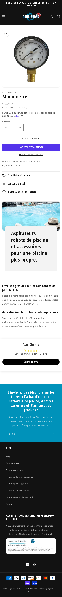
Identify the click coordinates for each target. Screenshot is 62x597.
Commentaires (13, 463)
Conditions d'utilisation (17, 490)
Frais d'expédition (8, 108)
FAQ (8, 456)
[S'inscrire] (52, 433)
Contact (10, 504)
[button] (3, 16)
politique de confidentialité (19, 497)
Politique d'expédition (17, 483)
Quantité (6, 121)
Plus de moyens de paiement (31, 154)
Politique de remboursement (20, 476)
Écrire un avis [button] (30, 361)
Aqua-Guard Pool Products (19, 589)
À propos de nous (14, 470)
